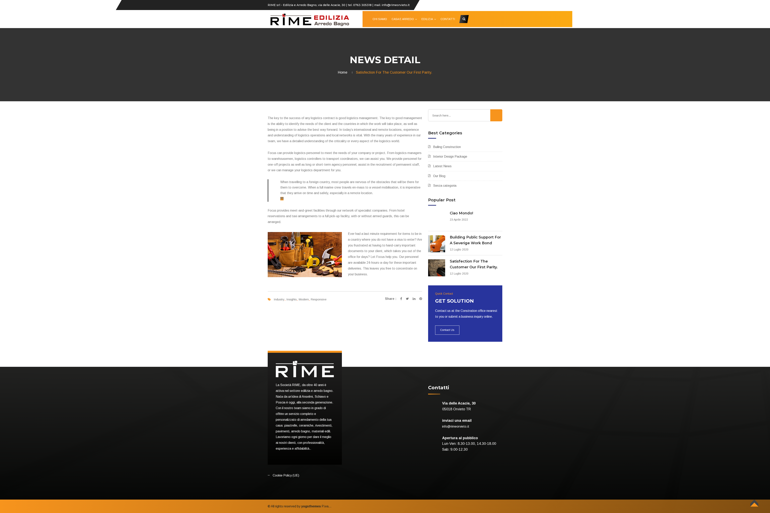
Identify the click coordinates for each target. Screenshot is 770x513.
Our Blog (439, 176)
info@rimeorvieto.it (455, 426)
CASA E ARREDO (403, 19)
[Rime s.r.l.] (310, 19)
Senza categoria (444, 185)
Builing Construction (447, 147)
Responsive (318, 299)
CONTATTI (448, 19)
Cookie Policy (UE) (286, 475)
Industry (279, 299)
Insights (291, 299)
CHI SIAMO (380, 19)
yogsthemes (311, 506)
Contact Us (447, 330)
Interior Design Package (450, 156)
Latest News (442, 166)
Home (343, 72)
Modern (304, 299)
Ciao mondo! (461, 213)
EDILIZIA (427, 19)
